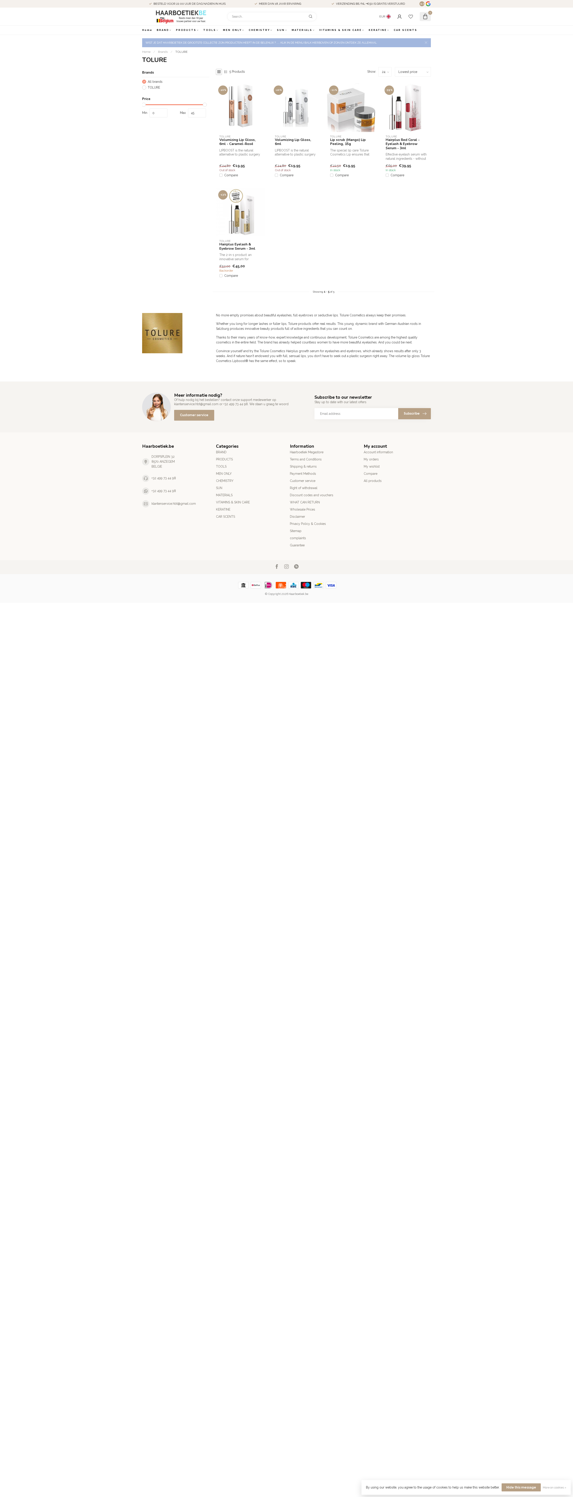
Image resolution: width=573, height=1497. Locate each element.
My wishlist (372, 466)
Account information (378, 452)
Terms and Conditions (306, 459)
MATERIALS (302, 30)
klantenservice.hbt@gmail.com (174, 503)
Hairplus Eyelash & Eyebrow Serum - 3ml (237, 246)
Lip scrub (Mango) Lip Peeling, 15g (348, 142)
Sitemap (295, 531)
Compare (231, 175)
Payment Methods (303, 473)
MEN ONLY (232, 30)
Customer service (194, 415)
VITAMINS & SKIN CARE (340, 30)
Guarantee (297, 545)
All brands (155, 81)
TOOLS (209, 30)
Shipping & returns (303, 466)
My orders (371, 459)
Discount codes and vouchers (311, 495)
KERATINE (378, 30)
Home (147, 30)
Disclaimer (297, 516)
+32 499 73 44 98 (164, 478)
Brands (163, 51)
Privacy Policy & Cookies (308, 524)
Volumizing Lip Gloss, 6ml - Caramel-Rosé (237, 142)
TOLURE (181, 51)
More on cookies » (554, 1487)
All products (373, 481)
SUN (281, 30)
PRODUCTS (186, 30)
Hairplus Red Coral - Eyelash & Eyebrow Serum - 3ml (403, 144)
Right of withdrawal (303, 488)
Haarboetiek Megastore (306, 452)
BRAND (163, 30)
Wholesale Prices (302, 509)
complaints (298, 538)
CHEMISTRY (259, 30)
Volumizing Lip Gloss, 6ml (293, 142)
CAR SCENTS (405, 30)
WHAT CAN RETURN (305, 502)
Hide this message (521, 1487)
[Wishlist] (410, 16)
